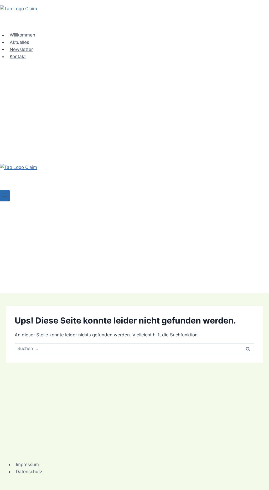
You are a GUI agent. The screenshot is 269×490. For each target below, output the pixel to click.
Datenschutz (29, 471)
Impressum (27, 464)
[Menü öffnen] (5, 195)
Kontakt (18, 56)
